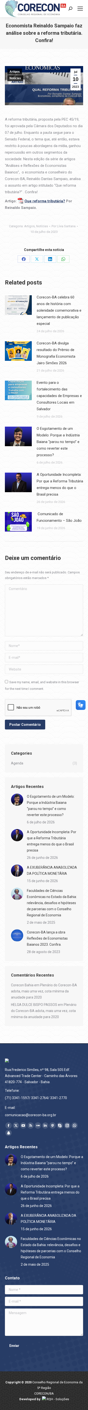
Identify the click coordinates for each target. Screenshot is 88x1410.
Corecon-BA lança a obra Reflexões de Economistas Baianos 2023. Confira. (47, 938)
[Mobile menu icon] (80, 8)
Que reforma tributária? (44, 201)
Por (64, 226)
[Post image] (18, 305)
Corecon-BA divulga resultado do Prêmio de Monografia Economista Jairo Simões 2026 (56, 353)
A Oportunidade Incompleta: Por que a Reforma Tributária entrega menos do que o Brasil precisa (60, 484)
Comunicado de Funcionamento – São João (59, 517)
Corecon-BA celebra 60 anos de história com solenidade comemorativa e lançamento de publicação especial (59, 310)
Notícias (15, 78)
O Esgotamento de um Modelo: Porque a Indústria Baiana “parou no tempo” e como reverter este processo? (58, 441)
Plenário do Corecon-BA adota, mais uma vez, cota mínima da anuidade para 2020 (44, 991)
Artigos (15, 71)
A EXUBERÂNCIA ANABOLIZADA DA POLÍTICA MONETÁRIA (52, 870)
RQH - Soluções (57, 1399)
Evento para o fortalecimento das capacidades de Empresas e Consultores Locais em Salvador (59, 395)
